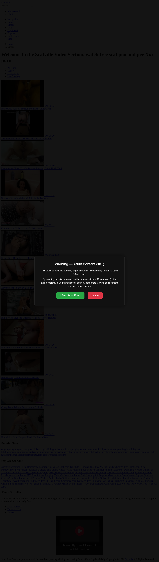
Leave (95, 295)
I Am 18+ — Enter (70, 295)
